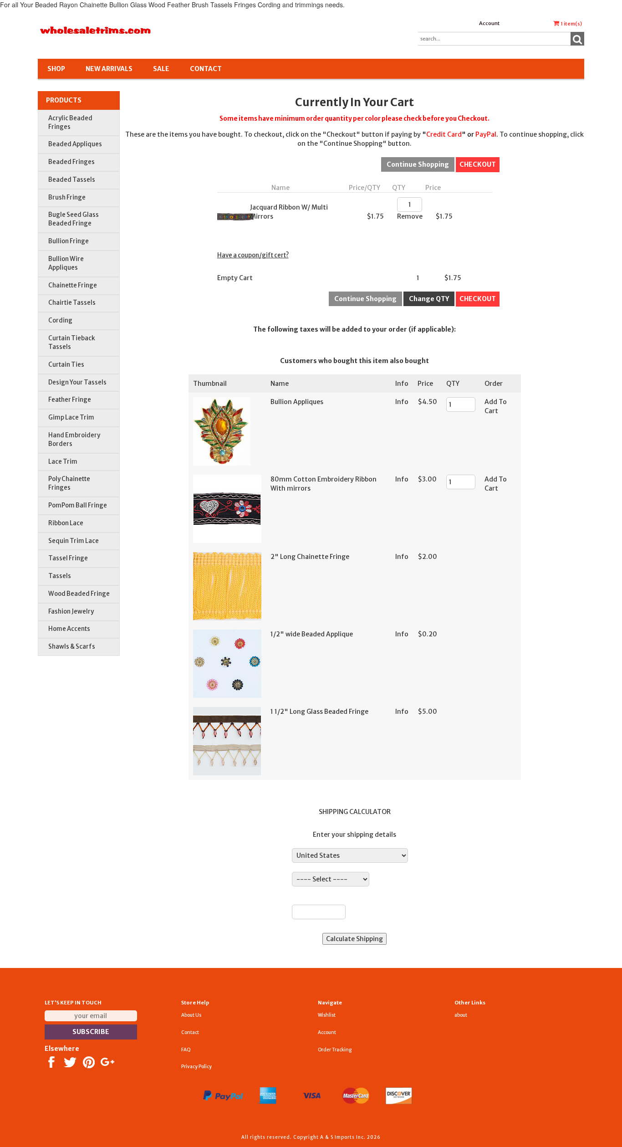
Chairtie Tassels (72, 303)
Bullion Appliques (296, 402)
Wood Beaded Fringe (79, 594)
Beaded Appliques (75, 144)
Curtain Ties (66, 365)
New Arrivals (109, 69)
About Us (191, 1015)
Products (64, 100)
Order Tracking (335, 1050)
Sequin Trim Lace (73, 541)
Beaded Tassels (71, 180)
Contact (206, 69)
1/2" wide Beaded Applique (311, 634)
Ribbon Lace (65, 523)
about (460, 1015)
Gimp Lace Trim (71, 417)
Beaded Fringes (71, 162)
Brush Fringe (67, 197)
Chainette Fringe (72, 285)
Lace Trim (62, 462)
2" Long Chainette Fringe (309, 557)
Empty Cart (235, 278)
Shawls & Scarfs (71, 646)
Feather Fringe (69, 400)
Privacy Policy (196, 1067)
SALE (161, 69)
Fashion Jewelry (71, 611)
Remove (410, 216)
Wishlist (327, 1015)
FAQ (186, 1050)
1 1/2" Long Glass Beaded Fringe (319, 711)
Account (489, 23)
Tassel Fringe (68, 558)
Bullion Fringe (68, 241)
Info (401, 402)
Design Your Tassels (77, 382)
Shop (56, 69)
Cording (60, 320)
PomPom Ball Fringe (77, 505)
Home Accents (69, 629)
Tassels (59, 576)
